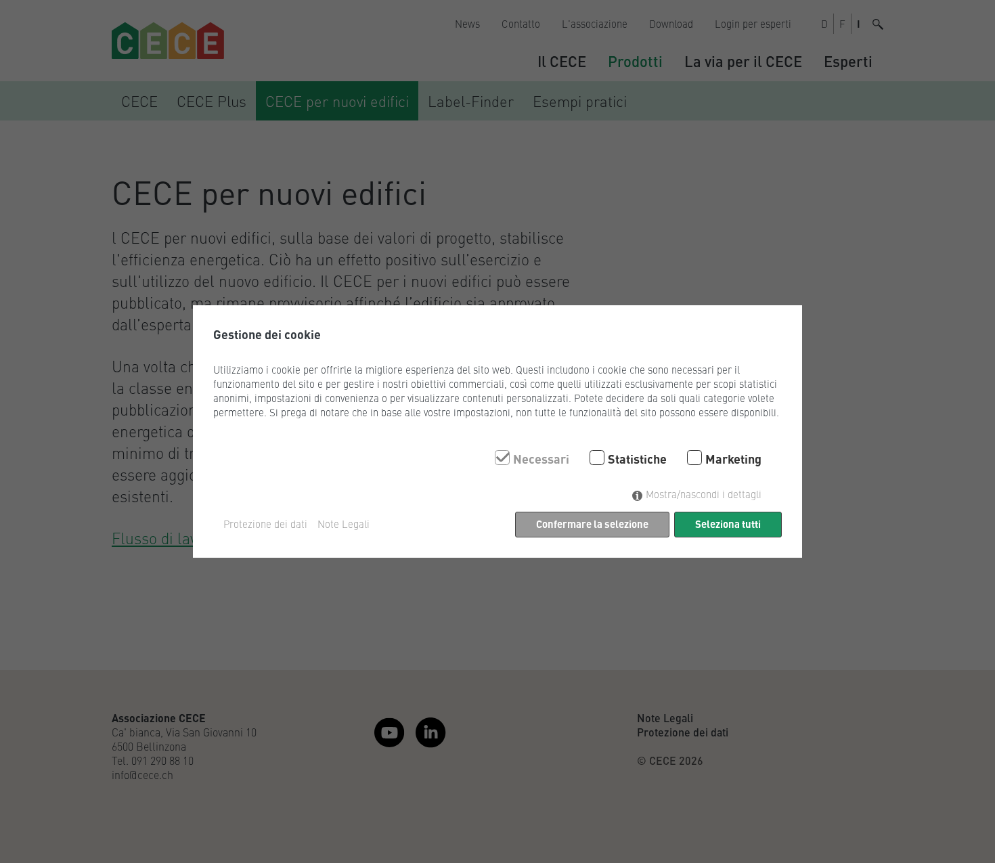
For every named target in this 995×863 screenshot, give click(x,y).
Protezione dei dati (265, 524)
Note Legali (343, 524)
